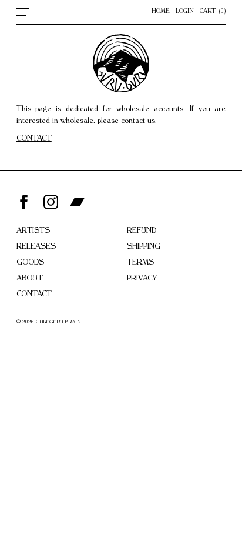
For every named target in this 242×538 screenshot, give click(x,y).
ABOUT (29, 279)
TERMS (140, 263)
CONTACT (34, 139)
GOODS (30, 263)
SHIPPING (143, 247)
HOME (161, 12)
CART (212, 12)
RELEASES (36, 247)
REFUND (141, 231)
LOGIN (185, 12)
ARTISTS (33, 231)
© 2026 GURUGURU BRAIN (48, 322)
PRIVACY (142, 279)
